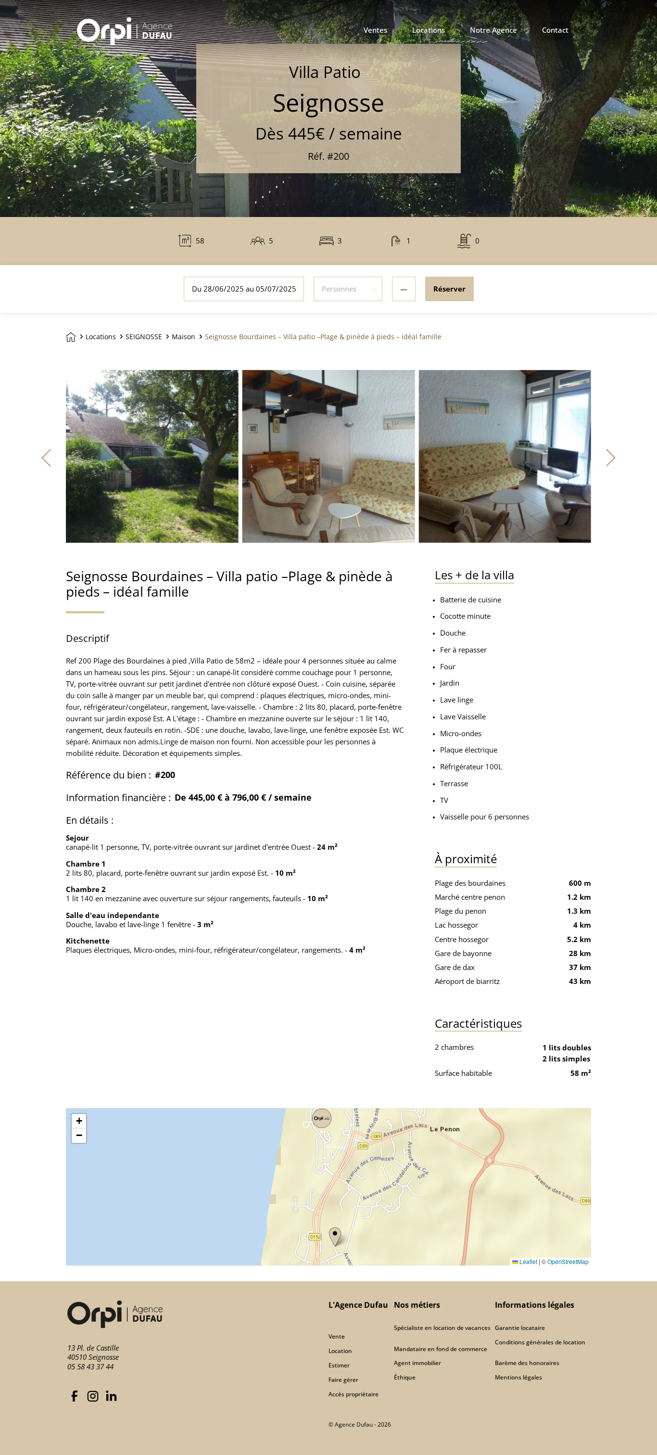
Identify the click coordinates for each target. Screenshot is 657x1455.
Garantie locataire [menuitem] (520, 1328)
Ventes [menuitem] (375, 30)
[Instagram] (93, 1394)
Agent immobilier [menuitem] (417, 1363)
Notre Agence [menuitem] (493, 30)
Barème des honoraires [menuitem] (527, 1363)
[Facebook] (74, 1394)
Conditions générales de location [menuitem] (540, 1342)
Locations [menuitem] (428, 30)
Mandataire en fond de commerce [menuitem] (440, 1349)
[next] (610, 457)
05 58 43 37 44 (90, 1366)
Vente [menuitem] (336, 1336)
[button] (335, 1237)
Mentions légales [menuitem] (518, 1377)
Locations (101, 336)
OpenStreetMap (568, 1261)
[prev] (46, 457)
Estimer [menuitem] (339, 1365)
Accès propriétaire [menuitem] (353, 1394)
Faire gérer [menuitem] (343, 1380)
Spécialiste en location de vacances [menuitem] (442, 1328)
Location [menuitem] (340, 1351)
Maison (183, 336)
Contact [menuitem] (555, 30)
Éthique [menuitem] (405, 1377)
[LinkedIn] (111, 1394)
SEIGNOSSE (144, 336)
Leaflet (527, 1261)
